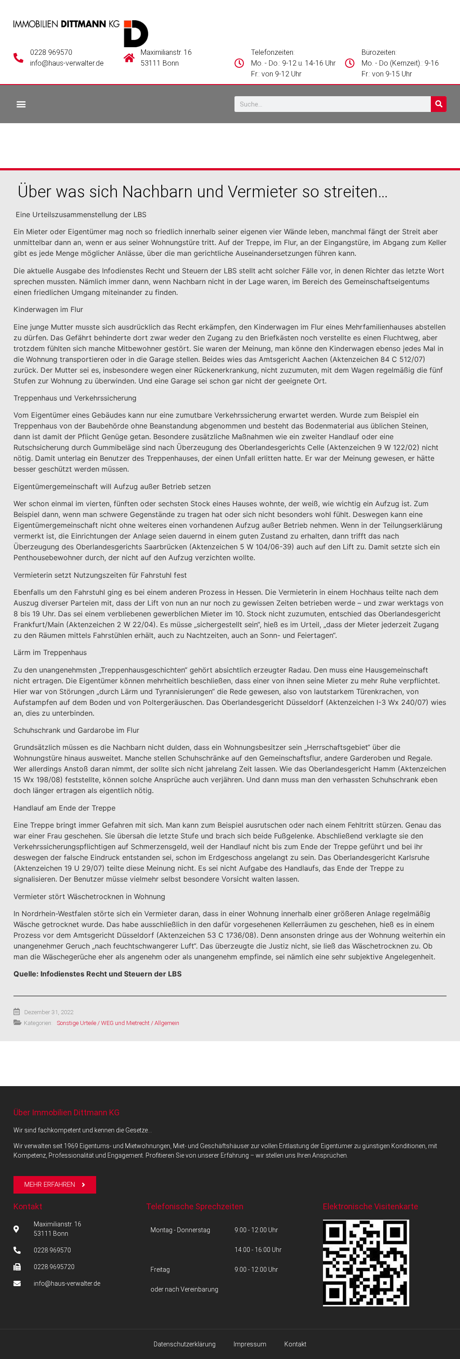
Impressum (250, 1344)
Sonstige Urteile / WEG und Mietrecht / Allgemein (118, 1023)
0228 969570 (51, 52)
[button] (20, 103)
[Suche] (439, 104)
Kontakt (27, 1206)
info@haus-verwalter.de (67, 63)
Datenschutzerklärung (185, 1344)
